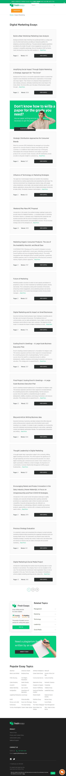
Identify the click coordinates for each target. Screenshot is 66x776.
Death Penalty (25, 682)
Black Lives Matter (14, 673)
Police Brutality (25, 699)
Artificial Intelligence (38, 670)
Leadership (37, 624)
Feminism (23, 685)
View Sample (43, 55)
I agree (52, 773)
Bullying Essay (25, 673)
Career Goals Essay (38, 673)
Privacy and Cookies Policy (17, 735)
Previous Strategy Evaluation (24, 528)
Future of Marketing (20, 279)
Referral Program (14, 740)
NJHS (11, 699)
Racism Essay (48, 699)
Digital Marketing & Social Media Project (28, 562)
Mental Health (36, 695)
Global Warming (14, 687)
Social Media (37, 629)
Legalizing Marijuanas (15, 695)
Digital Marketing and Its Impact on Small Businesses (32, 312)
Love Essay (24, 695)
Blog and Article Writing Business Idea (27, 417)
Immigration (13, 690)
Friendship (47, 685)
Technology (37, 619)
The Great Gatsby (26, 704)
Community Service (38, 678)
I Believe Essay (48, 687)
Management (38, 609)
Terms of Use (13, 732)
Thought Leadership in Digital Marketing (28, 451)
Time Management (49, 704)
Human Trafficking (38, 687)
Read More (43, 50)
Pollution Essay (37, 699)
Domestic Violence (49, 682)
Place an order (24, 129)
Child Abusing (13, 678)
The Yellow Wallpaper (38, 704)
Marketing (37, 614)
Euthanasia (13, 704)
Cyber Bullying (13, 682)
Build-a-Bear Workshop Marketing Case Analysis (31, 36)
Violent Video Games (26, 707)
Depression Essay (37, 682)
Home (11, 15)
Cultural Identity (49, 678)
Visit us (21, 627)
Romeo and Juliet (14, 702)
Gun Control (24, 687)
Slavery (35, 702)
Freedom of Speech (38, 685)
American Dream (25, 670)
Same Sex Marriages (26, 702)
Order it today (24, 651)
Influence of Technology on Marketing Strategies (31, 175)
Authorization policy (15, 737)
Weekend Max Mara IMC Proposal (25, 208)
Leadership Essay (49, 690)
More (24, 773)
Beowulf (47, 670)
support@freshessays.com (20, 753)
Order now (16, 10)
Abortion (12, 670)
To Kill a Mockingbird (15, 707)
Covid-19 (12, 685)
